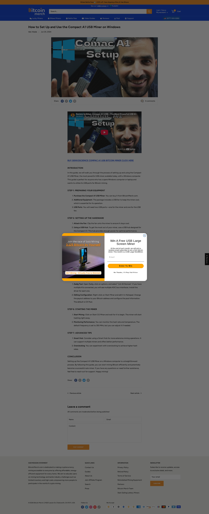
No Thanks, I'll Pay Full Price (126, 272)
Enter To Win (125, 266)
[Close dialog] (144, 235)
